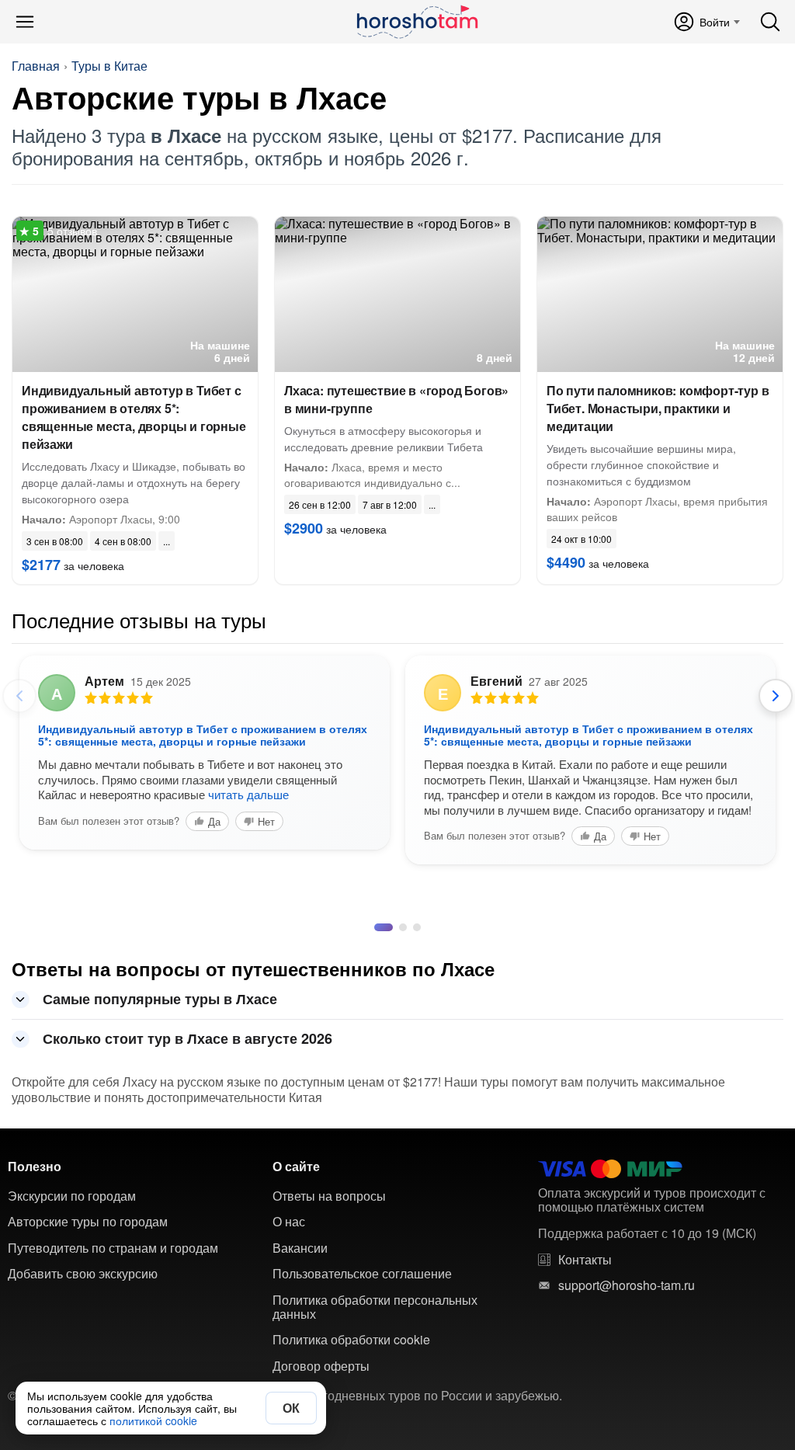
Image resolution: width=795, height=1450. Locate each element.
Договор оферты (321, 1366)
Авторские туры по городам (88, 1222)
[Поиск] (770, 22)
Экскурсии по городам (72, 1196)
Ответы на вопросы (329, 1196)
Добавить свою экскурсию (83, 1274)
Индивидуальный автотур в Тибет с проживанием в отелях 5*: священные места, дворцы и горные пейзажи (134, 417)
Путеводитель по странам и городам (113, 1248)
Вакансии (300, 1248)
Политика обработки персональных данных (375, 1307)
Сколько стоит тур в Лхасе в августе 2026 (187, 1038)
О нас (289, 1222)
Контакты (585, 1260)
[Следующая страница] (776, 696)
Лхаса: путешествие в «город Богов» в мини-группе (396, 399)
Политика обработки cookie (351, 1340)
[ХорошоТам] (416, 22)
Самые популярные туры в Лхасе (160, 999)
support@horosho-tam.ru (626, 1285)
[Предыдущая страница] (19, 696)
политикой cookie (153, 1420)
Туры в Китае (109, 66)
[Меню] (25, 22)
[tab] (378, 927)
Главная (36, 66)
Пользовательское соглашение (362, 1274)
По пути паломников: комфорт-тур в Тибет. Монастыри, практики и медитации (658, 408)
